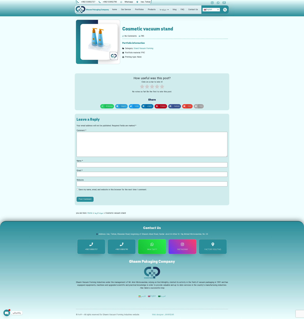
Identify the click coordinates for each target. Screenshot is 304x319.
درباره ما (163, 9)
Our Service (126, 9)
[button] (107, 106)
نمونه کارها (99, 213)
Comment (81, 130)
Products (152, 9)
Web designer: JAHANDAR (163, 314)
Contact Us (193, 9)
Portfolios (139, 9)
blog (174, 9)
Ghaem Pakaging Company (97, 9)
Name (80, 161)
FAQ (182, 9)
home (114, 9)
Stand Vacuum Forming (143, 48)
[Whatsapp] (218, 2)
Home (89, 213)
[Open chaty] (6, 313)
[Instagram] (212, 2)
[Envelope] (224, 2)
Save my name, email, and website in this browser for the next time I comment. (113, 190)
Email (80, 171)
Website (80, 180)
